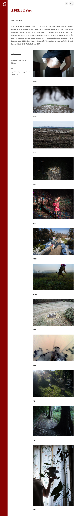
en (66, 3)
